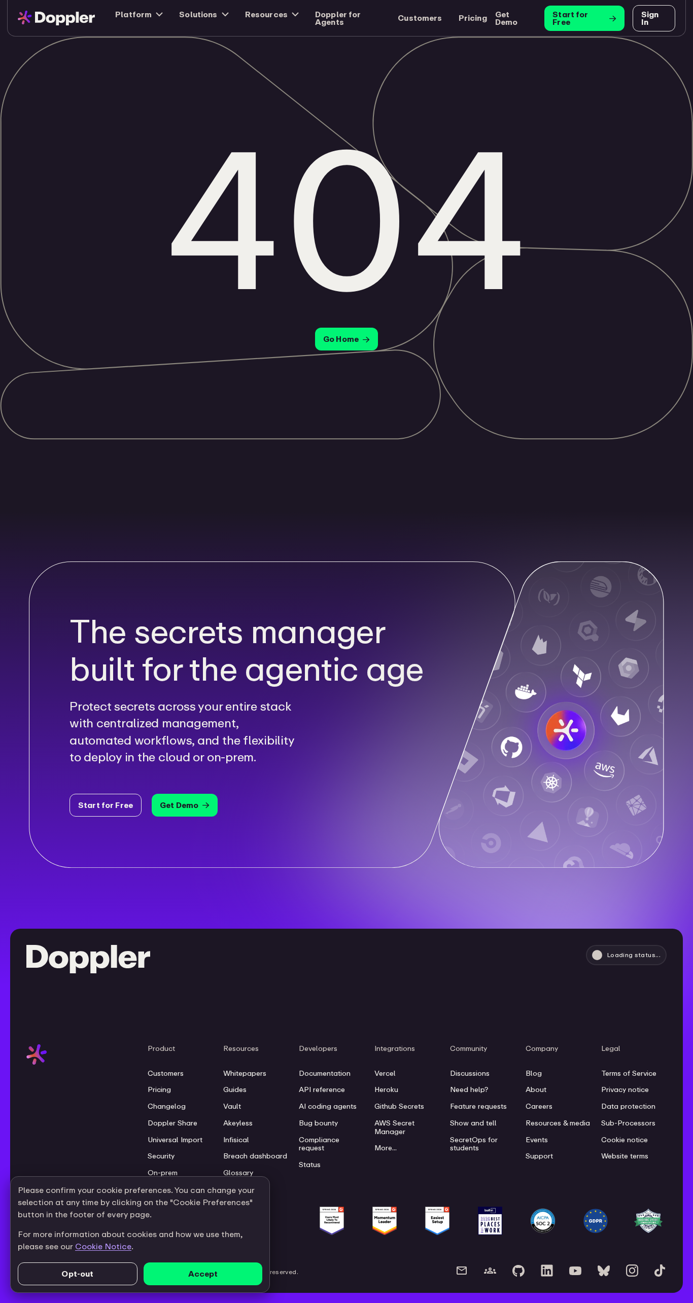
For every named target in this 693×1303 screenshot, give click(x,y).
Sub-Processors (628, 1123)
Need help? (469, 1089)
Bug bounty (318, 1123)
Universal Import (175, 1140)
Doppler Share (172, 1123)
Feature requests (478, 1106)
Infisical (236, 1140)
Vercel (385, 1073)
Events (537, 1140)
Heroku (386, 1089)
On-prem (163, 1173)
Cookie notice (624, 1140)
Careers (539, 1106)
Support (539, 1156)
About (536, 1089)
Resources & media (558, 1123)
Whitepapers (244, 1073)
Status (310, 1164)
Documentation (325, 1073)
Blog (534, 1073)
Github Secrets (399, 1106)
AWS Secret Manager (394, 1127)
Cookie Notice (103, 1246)
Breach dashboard (255, 1156)
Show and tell (473, 1123)
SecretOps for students (474, 1144)
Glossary (238, 1173)
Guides (235, 1089)
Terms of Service (628, 1073)
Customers (166, 1073)
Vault (232, 1106)
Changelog (167, 1106)
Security (161, 1156)
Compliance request (319, 1144)
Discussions (470, 1073)
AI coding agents (328, 1106)
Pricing (159, 1089)
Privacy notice (625, 1089)
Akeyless (238, 1123)
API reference (322, 1089)
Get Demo (506, 18)
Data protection (628, 1106)
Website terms (624, 1156)
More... (385, 1148)
